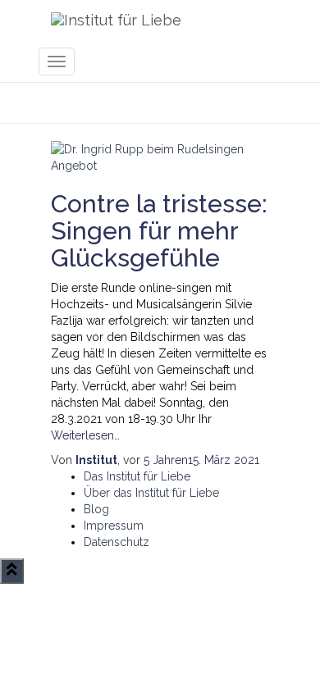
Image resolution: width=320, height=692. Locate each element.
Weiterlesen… (85, 435)
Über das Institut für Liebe (151, 492)
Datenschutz (116, 542)
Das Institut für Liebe (137, 476)
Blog (96, 509)
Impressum (114, 525)
